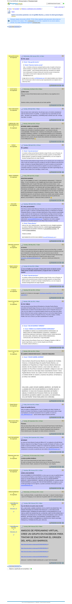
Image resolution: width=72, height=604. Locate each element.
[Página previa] (7, 26)
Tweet (12, 11)
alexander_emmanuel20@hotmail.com (30, 258)
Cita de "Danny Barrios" (30, 223)
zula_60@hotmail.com (26, 414)
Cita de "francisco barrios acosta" (34, 65)
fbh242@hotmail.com (54, 449)
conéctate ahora (36, 22)
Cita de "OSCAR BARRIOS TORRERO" (34, 325)
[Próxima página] (21, 26)
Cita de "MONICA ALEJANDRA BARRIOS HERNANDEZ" (40, 328)
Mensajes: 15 (13, 508)
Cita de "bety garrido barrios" (31, 62)
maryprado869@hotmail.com (35, 219)
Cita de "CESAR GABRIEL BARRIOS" (34, 357)
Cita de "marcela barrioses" (31, 151)
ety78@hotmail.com (39, 78)
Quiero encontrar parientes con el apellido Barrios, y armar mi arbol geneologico (37, 15)
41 (62, 56)
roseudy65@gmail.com (27, 485)
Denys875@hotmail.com (49, 237)
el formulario (31, 21)
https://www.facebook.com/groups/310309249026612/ (34, 544)
